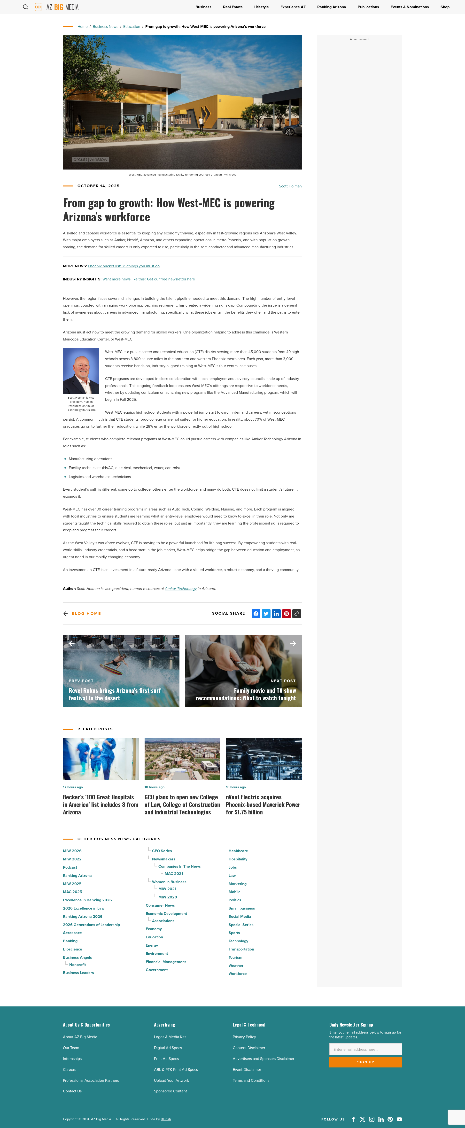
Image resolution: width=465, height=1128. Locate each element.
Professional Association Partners (91, 1080)
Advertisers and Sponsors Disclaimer (263, 1058)
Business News (105, 26)
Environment (157, 953)
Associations (163, 921)
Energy (152, 945)
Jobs (233, 867)
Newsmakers (163, 859)
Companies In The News (179, 866)
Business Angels (77, 957)
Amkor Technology (181, 588)
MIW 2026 (72, 851)
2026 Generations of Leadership (91, 924)
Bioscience (72, 949)
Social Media (240, 916)
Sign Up (365, 1062)
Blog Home (86, 613)
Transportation (241, 949)
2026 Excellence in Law (83, 908)
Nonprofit (77, 964)
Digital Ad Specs (168, 1047)
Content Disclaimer (249, 1047)
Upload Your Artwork (171, 1080)
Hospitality (238, 859)
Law (232, 875)
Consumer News (160, 905)
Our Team (71, 1047)
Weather (236, 965)
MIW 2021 (167, 889)
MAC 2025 (72, 892)
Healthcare (238, 851)
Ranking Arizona (77, 875)
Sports (234, 932)
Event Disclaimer (247, 1069)
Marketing (238, 884)
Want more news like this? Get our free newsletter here (148, 279)
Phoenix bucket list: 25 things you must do (124, 266)
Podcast (70, 867)
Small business (242, 908)
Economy (154, 929)
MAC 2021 (174, 873)
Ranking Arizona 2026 (82, 916)
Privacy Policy (244, 1036)
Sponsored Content (170, 1091)
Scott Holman (290, 186)
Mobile (234, 892)
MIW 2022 (72, 859)
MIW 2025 (72, 884)
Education (131, 26)
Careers (69, 1069)
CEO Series (162, 851)
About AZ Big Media (80, 1036)
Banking (70, 941)
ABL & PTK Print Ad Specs (176, 1069)
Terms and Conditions (251, 1080)
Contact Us (72, 1091)
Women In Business (169, 882)
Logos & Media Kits (170, 1036)
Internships (72, 1058)
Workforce (238, 973)
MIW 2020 (167, 897)
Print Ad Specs (166, 1058)
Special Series (241, 924)
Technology (238, 941)
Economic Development (166, 913)
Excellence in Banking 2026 (87, 900)
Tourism (235, 957)
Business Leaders (78, 972)
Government (157, 970)
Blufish (166, 1119)
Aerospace (72, 932)
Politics (235, 900)
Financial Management (166, 962)
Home (83, 26)
